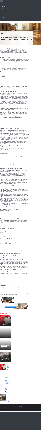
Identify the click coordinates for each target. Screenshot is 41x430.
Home (2, 414)
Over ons (17, 408)
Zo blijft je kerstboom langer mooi (8, 397)
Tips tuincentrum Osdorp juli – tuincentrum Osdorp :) (5, 346)
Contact (20, 408)
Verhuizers (3, 425)
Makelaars (3, 423)
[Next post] (27, 306)
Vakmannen (3, 17)
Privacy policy (23, 408)
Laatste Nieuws (4, 6)
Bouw (2, 8)
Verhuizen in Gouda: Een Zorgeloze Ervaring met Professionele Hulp (5, 321)
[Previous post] (1, 300)
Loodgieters (3, 10)
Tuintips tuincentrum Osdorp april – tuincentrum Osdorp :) (5, 334)
